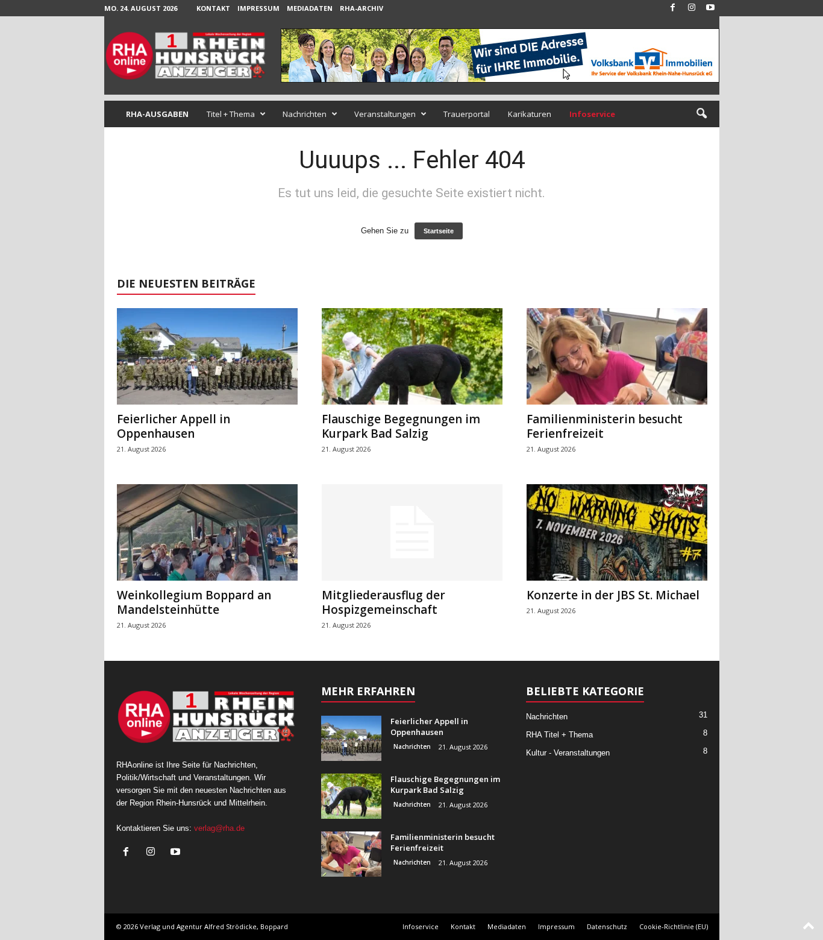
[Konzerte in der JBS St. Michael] (617, 532)
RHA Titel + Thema (559, 734)
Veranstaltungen (385, 114)
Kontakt (213, 8)
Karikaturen (529, 114)
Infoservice (420, 926)
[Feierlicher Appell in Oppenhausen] (207, 356)
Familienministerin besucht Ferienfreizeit (605, 426)
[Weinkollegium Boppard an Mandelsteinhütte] (207, 532)
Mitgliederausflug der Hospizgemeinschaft (383, 602)
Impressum (258, 8)
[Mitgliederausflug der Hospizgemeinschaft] (412, 532)
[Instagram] (691, 8)
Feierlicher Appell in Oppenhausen (173, 426)
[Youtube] (710, 8)
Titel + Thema (231, 114)
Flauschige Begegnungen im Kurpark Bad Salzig (401, 426)
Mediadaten (310, 8)
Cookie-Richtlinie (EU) (673, 926)
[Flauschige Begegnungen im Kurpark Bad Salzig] (412, 356)
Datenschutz (607, 926)
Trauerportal (466, 114)
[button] (701, 114)
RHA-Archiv (361, 8)
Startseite (439, 231)
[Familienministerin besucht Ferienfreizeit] (617, 356)
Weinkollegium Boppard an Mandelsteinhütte (194, 602)
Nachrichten (305, 114)
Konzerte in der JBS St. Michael (613, 595)
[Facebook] (673, 8)
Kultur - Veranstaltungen (568, 752)
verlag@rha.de (219, 828)
